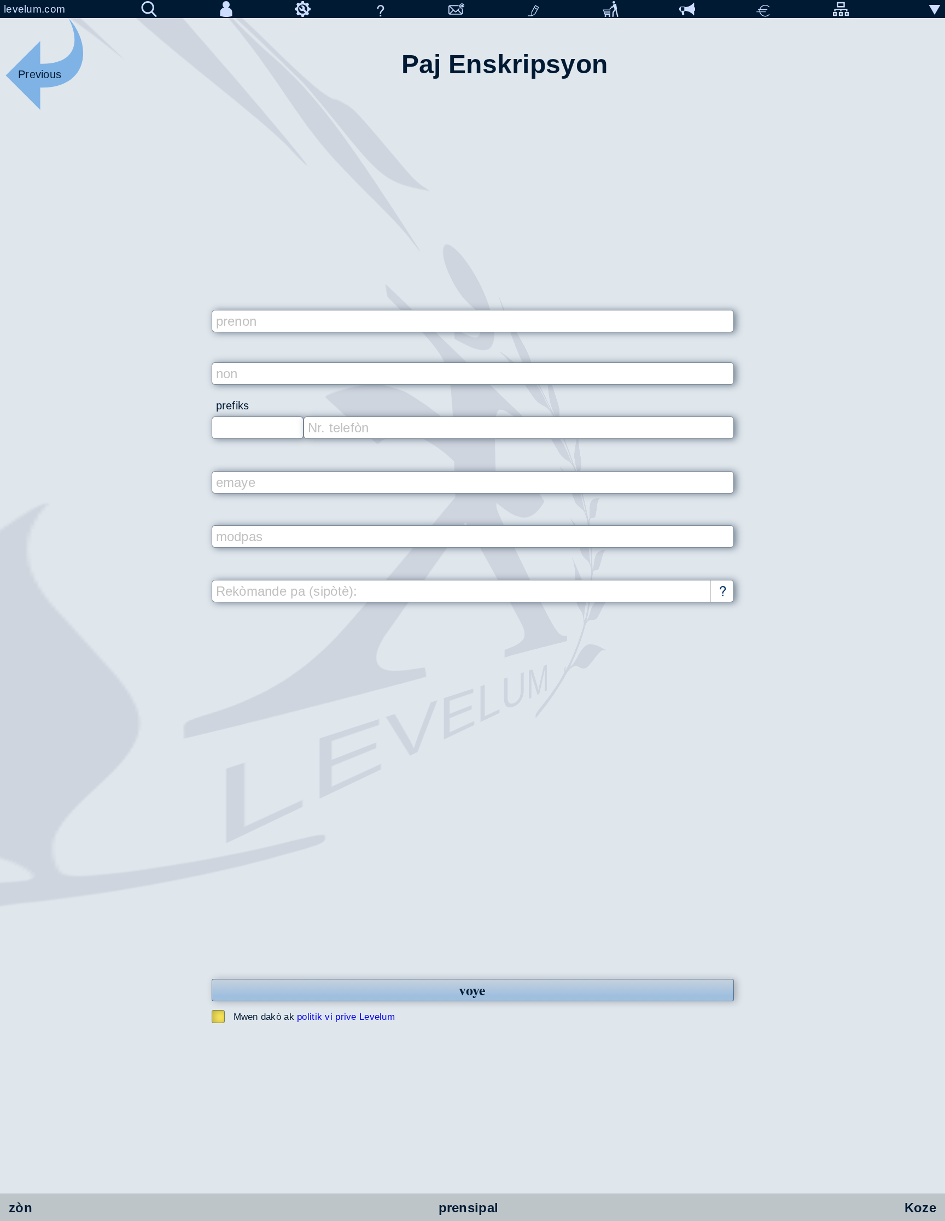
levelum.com (34, 9)
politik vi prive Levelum (346, 1017)
